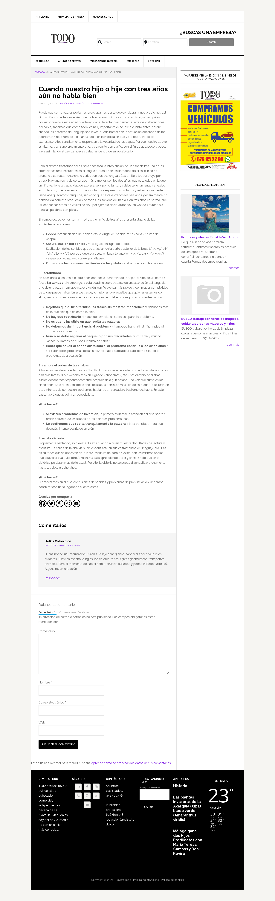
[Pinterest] (59, 503)
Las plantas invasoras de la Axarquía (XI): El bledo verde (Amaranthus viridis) (187, 808)
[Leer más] (233, 268)
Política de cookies (172, 879)
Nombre (45, 682)
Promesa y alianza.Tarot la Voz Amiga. (210, 237)
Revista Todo (63, 38)
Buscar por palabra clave (150, 788)
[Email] (76, 503)
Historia (180, 786)
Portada (40, 72)
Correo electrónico (52, 702)
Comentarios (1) (47, 612)
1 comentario (96, 103)
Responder (52, 578)
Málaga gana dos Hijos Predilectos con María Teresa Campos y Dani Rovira (187, 842)
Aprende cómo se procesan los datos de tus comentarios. (131, 763)
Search (211, 41)
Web (42, 722)
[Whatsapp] (68, 503)
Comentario (47, 631)
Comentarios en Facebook (74, 612)
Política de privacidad (146, 879)
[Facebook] (43, 503)
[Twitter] (51, 503)
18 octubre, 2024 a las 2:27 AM (62, 545)
